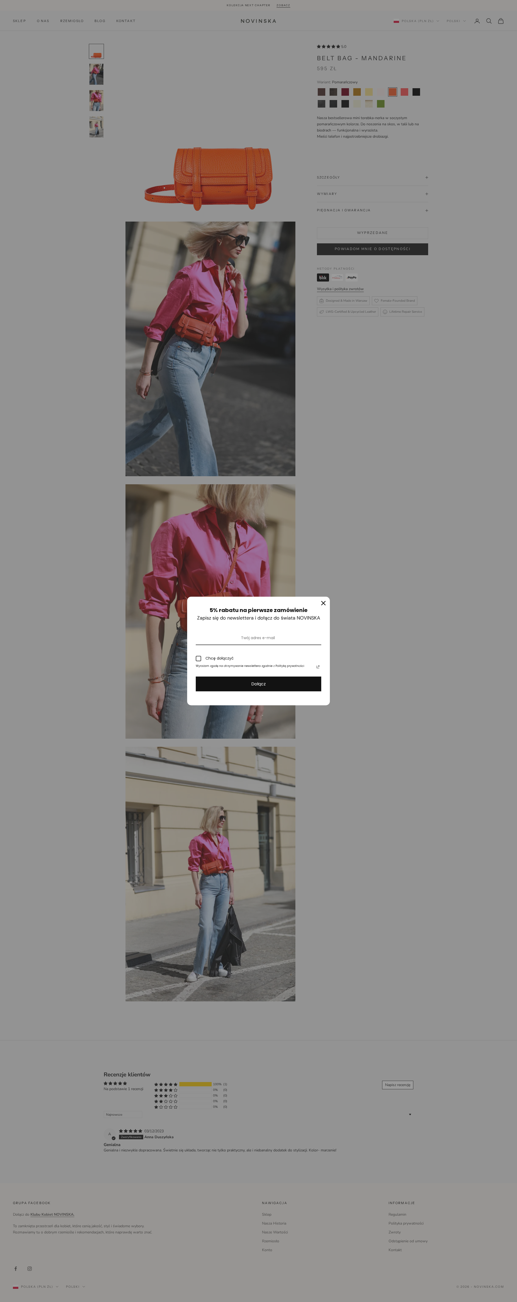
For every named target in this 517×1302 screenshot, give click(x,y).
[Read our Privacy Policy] (318, 667)
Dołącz (258, 684)
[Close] (323, 603)
